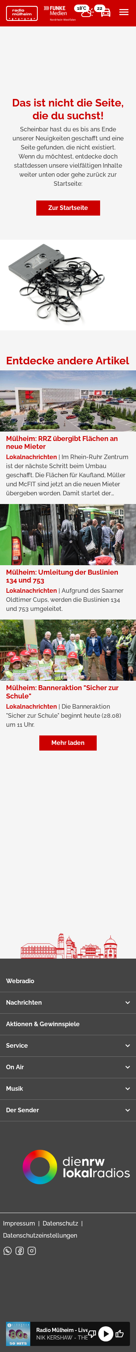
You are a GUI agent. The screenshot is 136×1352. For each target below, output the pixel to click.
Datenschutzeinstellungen (40, 1235)
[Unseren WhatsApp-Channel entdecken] (7, 1250)
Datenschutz (60, 1223)
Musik (14, 1088)
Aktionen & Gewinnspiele (43, 1024)
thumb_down (92, 1333)
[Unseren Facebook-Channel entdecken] (19, 1250)
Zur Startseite (68, 207)
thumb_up (119, 1333)
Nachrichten (24, 1002)
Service (17, 1045)
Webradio (20, 981)
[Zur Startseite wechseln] (22, 13)
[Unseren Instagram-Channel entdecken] (31, 1250)
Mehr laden (68, 742)
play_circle (106, 1334)
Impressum (19, 1223)
